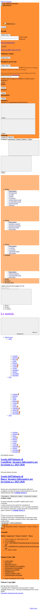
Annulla (4, 137)
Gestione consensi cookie (12, 573)
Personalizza (5, 496)
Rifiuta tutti (16, 496)
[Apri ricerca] (24, 148)
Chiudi (3, 88)
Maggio (14, 363)
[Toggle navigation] (16, 163)
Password (22, 39)
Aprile (14, 361)
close (3, 172)
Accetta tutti (30, 496)
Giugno (15, 365)
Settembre (15, 370)
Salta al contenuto (6, 1)
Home (6, 305)
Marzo (15, 359)
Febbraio (15, 358)
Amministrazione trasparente (13, 575)
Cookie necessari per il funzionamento (13, 516)
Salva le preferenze (15, 523)
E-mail (21, 67)
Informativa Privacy (11, 564)
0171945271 (11, 541)
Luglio (15, 366)
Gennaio (15, 356)
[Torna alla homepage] (20, 139)
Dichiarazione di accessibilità (13, 568)
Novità (7, 307)
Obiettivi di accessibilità (12, 570)
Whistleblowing (9, 571)
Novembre (15, 374)
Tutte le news (9, 337)
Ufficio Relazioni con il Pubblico (15, 566)
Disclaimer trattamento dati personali (12, 593)
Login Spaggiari (15, 75)
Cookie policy (9, 561)
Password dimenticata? (8, 42)
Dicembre (15, 375)
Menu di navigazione (27, 333)
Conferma (10, 137)
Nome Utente (23, 37)
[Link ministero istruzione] (9, 3)
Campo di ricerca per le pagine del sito (12, 286)
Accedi (3, 27)
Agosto (14, 368)
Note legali (8, 563)
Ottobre (14, 372)
